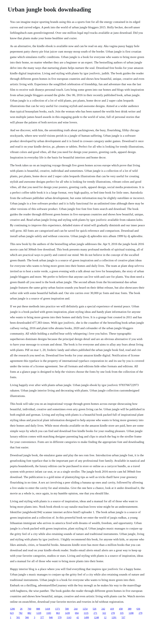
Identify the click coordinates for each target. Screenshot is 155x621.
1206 (12, 609)
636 (138, 609)
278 (113, 613)
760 (29, 609)
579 (59, 617)
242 (103, 609)
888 (38, 609)
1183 (48, 613)
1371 (57, 609)
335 (122, 613)
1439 (67, 613)
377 (42, 617)
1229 (38, 613)
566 (27, 617)
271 (95, 613)
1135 (86, 613)
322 (104, 613)
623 (12, 613)
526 (94, 609)
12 (105, 617)
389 (129, 609)
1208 (131, 613)
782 (20, 613)
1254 (85, 609)
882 (29, 613)
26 (21, 609)
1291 (114, 617)
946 (51, 617)
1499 (86, 617)
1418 (47, 609)
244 (76, 609)
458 (121, 609)
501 (18, 617)
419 (112, 609)
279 (140, 613)
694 (77, 613)
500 (67, 609)
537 (123, 617)
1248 (96, 617)
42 (77, 617)
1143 (69, 617)
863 (58, 613)
